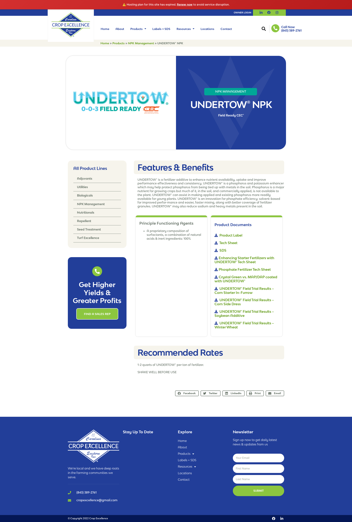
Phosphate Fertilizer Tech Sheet (245, 269)
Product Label (230, 235)
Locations (207, 28)
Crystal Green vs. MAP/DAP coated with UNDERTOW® (245, 279)
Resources (184, 28)
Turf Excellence (88, 238)
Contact (226, 28)
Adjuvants (84, 178)
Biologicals (85, 195)
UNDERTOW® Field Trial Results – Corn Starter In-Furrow (244, 291)
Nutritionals (85, 212)
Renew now (184, 4)
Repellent (84, 221)
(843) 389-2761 (291, 30)
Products (136, 28)
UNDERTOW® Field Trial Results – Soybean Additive (244, 313)
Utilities (82, 187)
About (119, 28)
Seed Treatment (89, 229)
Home (105, 28)
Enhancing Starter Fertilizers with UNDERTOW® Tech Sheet (244, 260)
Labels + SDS (161, 28)
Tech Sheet (228, 243)
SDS (222, 250)
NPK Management (141, 43)
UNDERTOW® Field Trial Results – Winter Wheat (244, 325)
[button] (263, 29)
